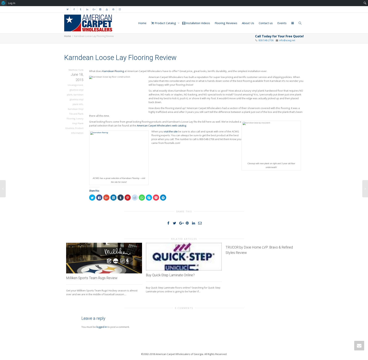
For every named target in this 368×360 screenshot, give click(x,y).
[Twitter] (67, 9)
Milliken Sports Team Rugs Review (91, 278)
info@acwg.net (286, 40)
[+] (104, 258)
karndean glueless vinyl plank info (76, 99)
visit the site (171, 131)
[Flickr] (100, 9)
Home (142, 23)
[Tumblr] (80, 9)
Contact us (266, 23)
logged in (101, 327)
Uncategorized (75, 85)
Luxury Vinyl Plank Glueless (74, 123)
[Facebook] (74, 9)
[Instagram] (120, 9)
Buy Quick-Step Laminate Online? (170, 275)
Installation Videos (197, 23)
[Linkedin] (87, 9)
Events (282, 23)
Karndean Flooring (113, 71)
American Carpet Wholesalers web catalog (161, 125)
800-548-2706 (266, 40)
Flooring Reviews (226, 23)
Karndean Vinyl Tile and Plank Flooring (75, 113)
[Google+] (93, 9)
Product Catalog (165, 23)
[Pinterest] (113, 9)
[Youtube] (107, 9)
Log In (11, 3)
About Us (248, 23)
